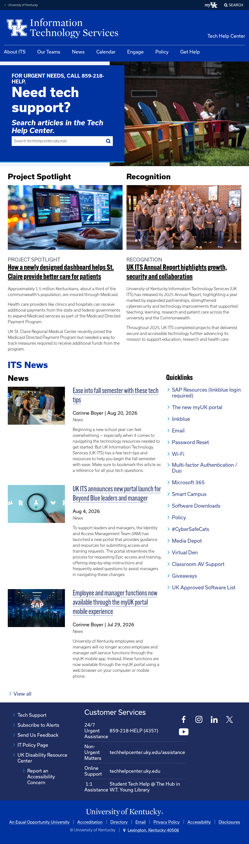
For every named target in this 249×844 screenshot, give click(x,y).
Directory (119, 822)
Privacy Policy (166, 822)
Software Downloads (196, 506)
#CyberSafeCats (190, 529)
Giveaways (184, 576)
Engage (135, 51)
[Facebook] (183, 720)
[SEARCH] (108, 141)
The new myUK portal (197, 407)
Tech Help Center (226, 36)
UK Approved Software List (203, 587)
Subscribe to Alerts (38, 725)
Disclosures (229, 822)
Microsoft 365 (188, 482)
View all (22, 694)
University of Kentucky (23, 5)
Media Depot (187, 541)
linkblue (181, 419)
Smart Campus (189, 494)
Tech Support (32, 715)
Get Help (190, 51)
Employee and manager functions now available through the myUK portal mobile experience (115, 603)
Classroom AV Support (198, 564)
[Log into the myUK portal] (211, 5)
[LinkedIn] (214, 720)
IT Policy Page (33, 745)
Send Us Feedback (38, 735)
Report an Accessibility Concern (41, 776)
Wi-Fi (178, 454)
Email (178, 430)
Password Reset (190, 442)
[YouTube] (183, 732)
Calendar (106, 51)
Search (236, 5)
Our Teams (48, 51)
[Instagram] (199, 720)
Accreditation (90, 822)
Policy (162, 51)
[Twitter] (229, 720)
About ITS (15, 51)
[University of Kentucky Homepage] (124, 812)
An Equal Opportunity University (39, 822)
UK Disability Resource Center (42, 757)
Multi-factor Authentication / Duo (204, 468)
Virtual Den (185, 552)
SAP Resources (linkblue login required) (206, 392)
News (78, 51)
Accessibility (199, 822)
